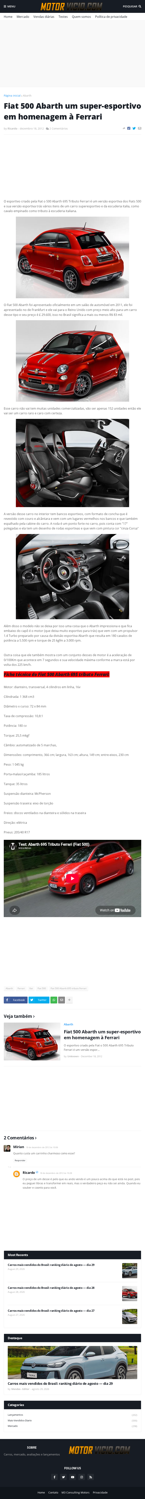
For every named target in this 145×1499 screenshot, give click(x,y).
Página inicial (12, 95)
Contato (53, 1492)
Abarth (27, 95)
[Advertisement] (72, 53)
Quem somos (81, 17)
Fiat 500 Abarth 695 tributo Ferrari (68, 988)
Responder (20, 1160)
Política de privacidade (111, 17)
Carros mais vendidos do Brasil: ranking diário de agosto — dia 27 (51, 1310)
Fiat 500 (42, 988)
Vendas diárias (43, 17)
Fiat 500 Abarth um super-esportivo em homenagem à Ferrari (102, 1034)
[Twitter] (134, 128)
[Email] (139, 128)
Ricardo (29, 1172)
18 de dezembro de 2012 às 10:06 (42, 1147)
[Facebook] (128, 128)
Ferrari (21, 988)
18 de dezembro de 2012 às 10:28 (56, 1173)
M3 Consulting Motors (75, 1492)
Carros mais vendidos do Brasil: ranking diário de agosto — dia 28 (51, 1288)
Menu (11, 6)
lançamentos (72, 1415)
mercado (72, 1426)
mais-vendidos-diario (72, 1420)
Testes (63, 17)
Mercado (23, 17)
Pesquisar (130, 6)
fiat (31, 988)
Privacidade (100, 1492)
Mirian (18, 1147)
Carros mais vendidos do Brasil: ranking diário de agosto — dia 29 (51, 1265)
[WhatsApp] (53, 1000)
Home (8, 17)
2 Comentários (58, 128)
